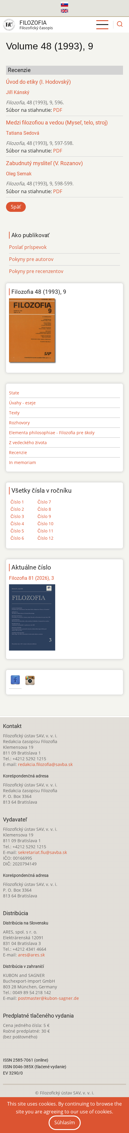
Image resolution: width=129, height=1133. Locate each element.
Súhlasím (64, 1122)
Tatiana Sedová (22, 133)
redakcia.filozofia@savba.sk (45, 764)
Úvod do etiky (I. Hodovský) (38, 82)
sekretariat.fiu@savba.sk (42, 852)
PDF (57, 110)
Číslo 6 (17, 538)
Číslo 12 (45, 538)
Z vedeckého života (28, 442)
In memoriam (22, 462)
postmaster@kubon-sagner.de (48, 998)
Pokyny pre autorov (31, 259)
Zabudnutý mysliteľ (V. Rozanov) (44, 163)
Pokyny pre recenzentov (36, 271)
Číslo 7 (44, 502)
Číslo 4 (17, 523)
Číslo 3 (17, 516)
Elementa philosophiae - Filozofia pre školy (51, 432)
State (14, 393)
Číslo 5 (17, 531)
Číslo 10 (45, 523)
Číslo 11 (45, 531)
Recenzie (18, 452)
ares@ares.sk (31, 955)
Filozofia (33, 22)
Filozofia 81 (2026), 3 (31, 578)
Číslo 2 (17, 509)
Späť (16, 206)
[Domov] (9, 25)
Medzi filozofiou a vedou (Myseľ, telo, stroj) (57, 123)
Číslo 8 (44, 509)
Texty (14, 413)
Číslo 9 (44, 516)
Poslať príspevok (27, 247)
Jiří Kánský (17, 92)
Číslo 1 (17, 502)
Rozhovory (19, 422)
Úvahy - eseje (22, 403)
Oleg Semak (19, 174)
